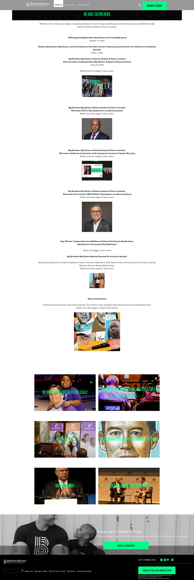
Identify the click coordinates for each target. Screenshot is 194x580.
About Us (58, 5)
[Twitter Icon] (165, 559)
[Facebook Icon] (161, 559)
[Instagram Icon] (169, 559)
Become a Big (69, 5)
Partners (71, 571)
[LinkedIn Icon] (172, 559)
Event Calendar (84, 571)
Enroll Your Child (83, 5)
